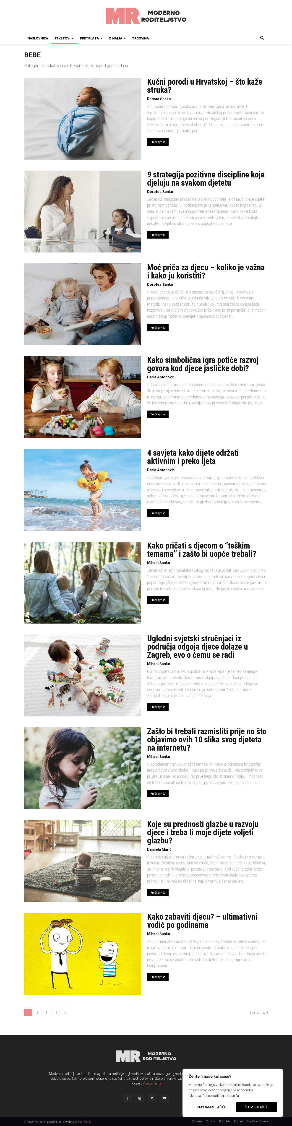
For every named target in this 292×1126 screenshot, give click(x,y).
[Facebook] (127, 1098)
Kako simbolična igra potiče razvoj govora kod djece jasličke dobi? (203, 364)
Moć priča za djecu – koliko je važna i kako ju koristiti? (206, 272)
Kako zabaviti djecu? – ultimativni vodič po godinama (202, 921)
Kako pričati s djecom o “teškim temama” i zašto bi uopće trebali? (201, 550)
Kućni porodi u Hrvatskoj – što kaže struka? (204, 86)
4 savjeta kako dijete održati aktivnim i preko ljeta (193, 457)
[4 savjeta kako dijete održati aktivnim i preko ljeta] (82, 490)
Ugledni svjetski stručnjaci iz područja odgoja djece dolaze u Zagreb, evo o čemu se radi (197, 647)
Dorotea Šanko (160, 192)
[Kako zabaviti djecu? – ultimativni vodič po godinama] (82, 954)
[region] (232, 1093)
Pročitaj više (158, 142)
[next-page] (65, 1012)
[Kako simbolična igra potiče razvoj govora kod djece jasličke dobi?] (82, 397)
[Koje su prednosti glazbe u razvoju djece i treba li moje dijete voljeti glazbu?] (82, 861)
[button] (262, 38)
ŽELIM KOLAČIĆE (257, 1107)
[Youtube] (164, 1098)
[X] (152, 1098)
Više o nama (152, 1083)
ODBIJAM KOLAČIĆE (211, 1107)
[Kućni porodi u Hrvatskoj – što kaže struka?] (82, 119)
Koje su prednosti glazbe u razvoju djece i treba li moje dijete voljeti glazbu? (202, 832)
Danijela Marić (159, 849)
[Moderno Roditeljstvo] (146, 16)
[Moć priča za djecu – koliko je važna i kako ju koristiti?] (82, 304)
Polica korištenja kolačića (221, 1095)
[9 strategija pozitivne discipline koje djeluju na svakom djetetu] (82, 211)
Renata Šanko (159, 99)
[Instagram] (140, 1098)
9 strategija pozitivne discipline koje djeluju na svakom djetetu (206, 179)
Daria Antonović (161, 377)
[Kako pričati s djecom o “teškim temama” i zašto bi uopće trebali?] (82, 583)
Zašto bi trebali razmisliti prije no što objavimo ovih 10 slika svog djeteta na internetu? (206, 740)
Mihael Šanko (158, 563)
